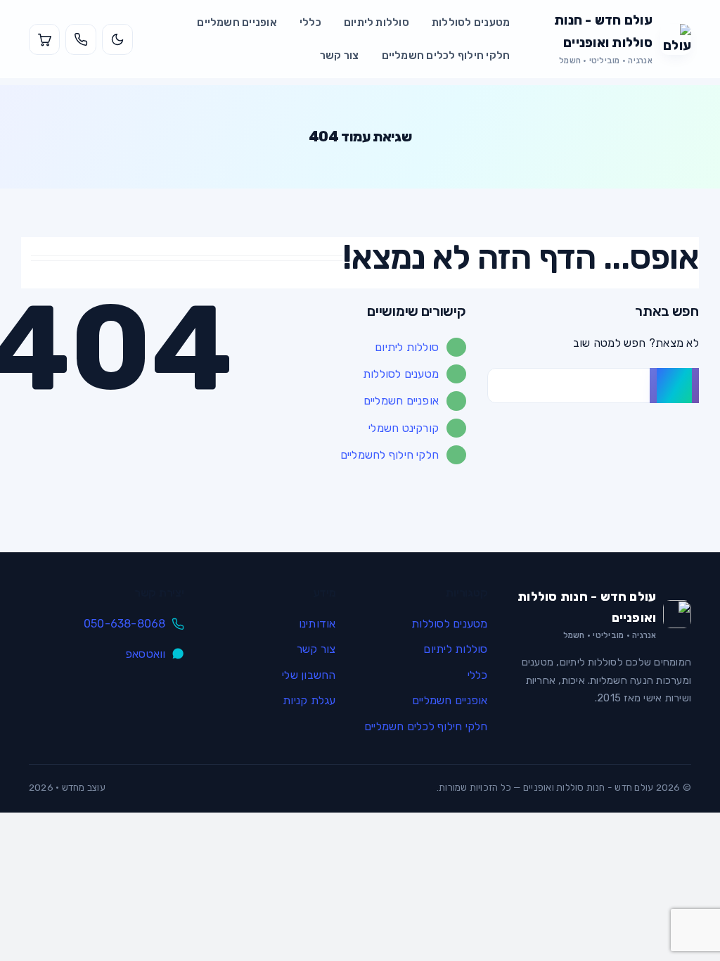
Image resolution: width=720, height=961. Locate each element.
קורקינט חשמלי (403, 428)
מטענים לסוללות (471, 22)
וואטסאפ (145, 654)
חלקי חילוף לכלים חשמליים (446, 55)
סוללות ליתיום (376, 22)
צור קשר (339, 55)
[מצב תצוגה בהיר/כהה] (117, 39)
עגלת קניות (309, 700)
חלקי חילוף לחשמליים (389, 455)
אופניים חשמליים (237, 22)
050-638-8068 (125, 623)
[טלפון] (80, 39)
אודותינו (317, 623)
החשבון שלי (308, 675)
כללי (310, 22)
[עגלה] (44, 39)
